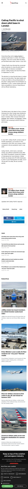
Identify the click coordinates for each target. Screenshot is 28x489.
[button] (2, 3)
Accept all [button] (7, 486)
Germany (19, 118)
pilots (21, 209)
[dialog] (14, 476)
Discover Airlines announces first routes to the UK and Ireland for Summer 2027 (12, 395)
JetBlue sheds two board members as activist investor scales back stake (13, 311)
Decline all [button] (20, 486)
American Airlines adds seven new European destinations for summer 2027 (13, 437)
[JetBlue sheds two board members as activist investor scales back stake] (14, 294)
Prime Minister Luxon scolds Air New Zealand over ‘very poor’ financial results (13, 353)
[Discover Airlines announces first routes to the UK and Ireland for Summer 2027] (14, 378)
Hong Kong (14, 209)
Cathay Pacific (18, 56)
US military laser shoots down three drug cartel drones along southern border (16, 131)
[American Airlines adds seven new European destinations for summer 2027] (14, 420)
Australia (3, 118)
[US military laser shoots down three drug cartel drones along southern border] (4, 130)
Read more (9, 471)
